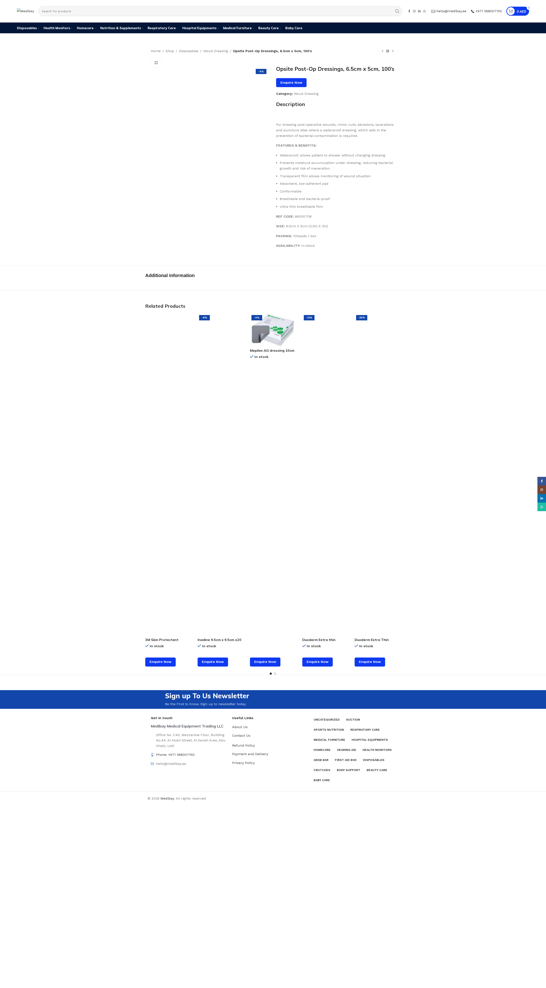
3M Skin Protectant (161, 640)
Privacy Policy (243, 763)
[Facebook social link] (409, 11)
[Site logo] (25, 11)
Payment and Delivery (250, 754)
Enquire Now (291, 82)
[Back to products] (387, 51)
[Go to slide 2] (275, 674)
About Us (240, 727)
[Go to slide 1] (271, 674)
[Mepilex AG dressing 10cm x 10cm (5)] (273, 330)
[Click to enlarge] (156, 62)
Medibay (167, 798)
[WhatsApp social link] (424, 11)
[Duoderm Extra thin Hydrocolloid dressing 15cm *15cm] (325, 474)
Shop (170, 51)
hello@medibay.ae (451, 11)
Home (156, 51)
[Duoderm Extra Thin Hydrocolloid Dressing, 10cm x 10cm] (378, 474)
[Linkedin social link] (419, 11)
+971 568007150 (489, 11)
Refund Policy (243, 745)
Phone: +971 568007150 (175, 755)
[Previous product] (382, 51)
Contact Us (241, 735)
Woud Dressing (215, 51)
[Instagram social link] (414, 11)
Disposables (188, 51)
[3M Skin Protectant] (168, 474)
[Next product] (392, 51)
